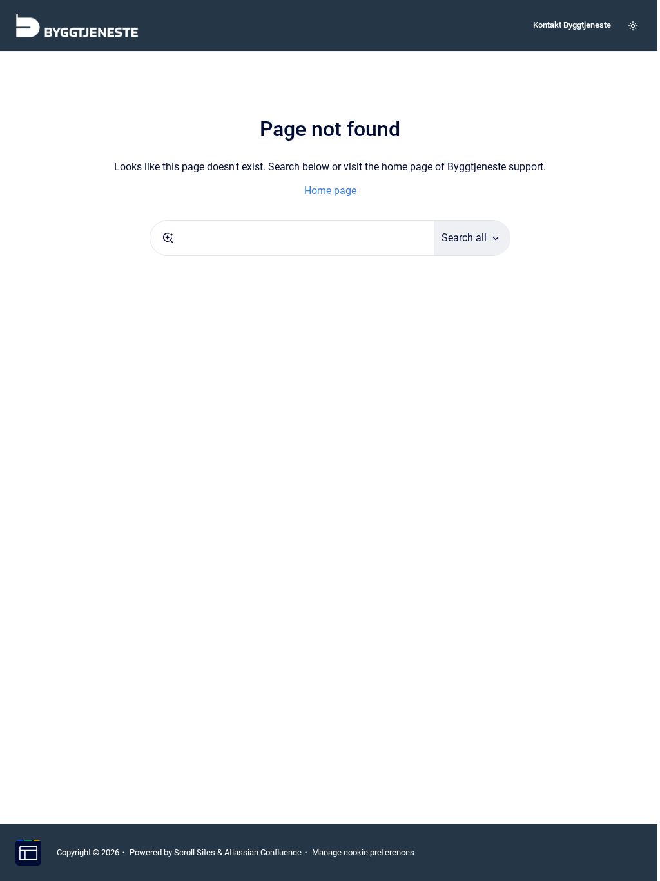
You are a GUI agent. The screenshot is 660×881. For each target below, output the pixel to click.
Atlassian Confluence (263, 852)
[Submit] (168, 238)
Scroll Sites (194, 852)
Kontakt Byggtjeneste (572, 25)
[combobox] (292, 238)
